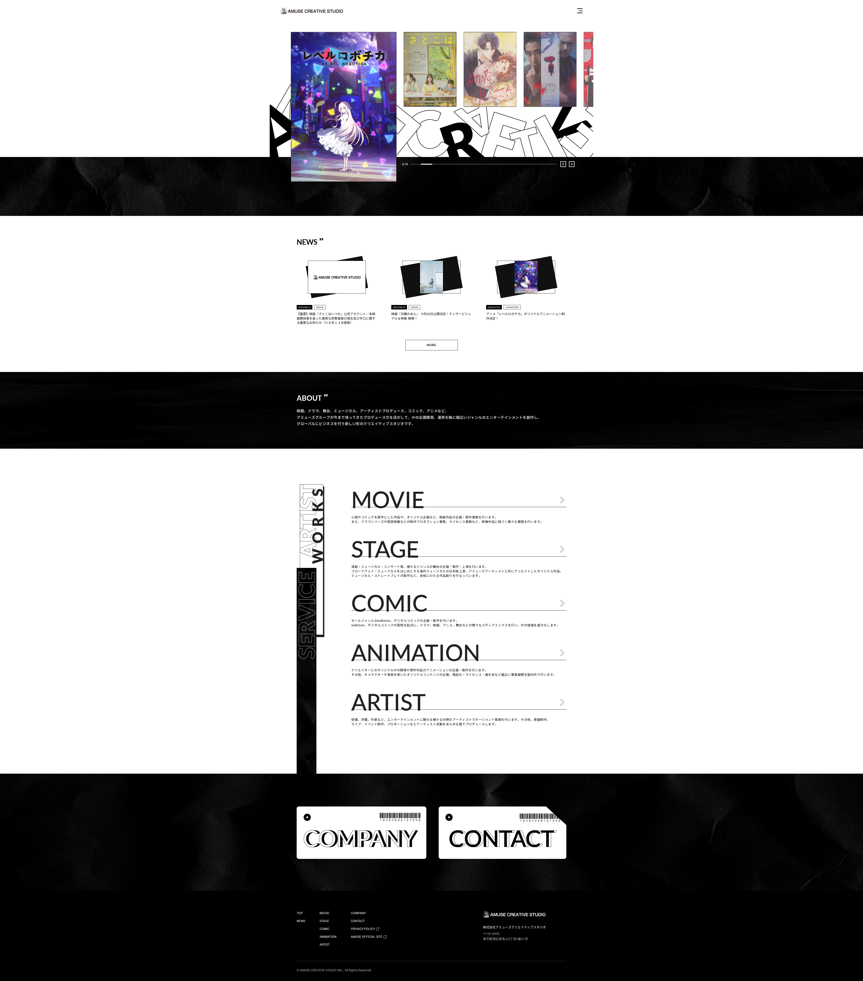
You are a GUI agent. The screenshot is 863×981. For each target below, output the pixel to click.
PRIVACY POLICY (363, 929)
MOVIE (324, 913)
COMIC (324, 929)
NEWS (301, 921)
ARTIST (325, 944)
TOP (300, 913)
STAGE (324, 921)
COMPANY (358, 913)
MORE (431, 345)
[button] (415, 164)
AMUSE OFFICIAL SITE (366, 936)
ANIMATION (328, 936)
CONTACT (358, 921)
